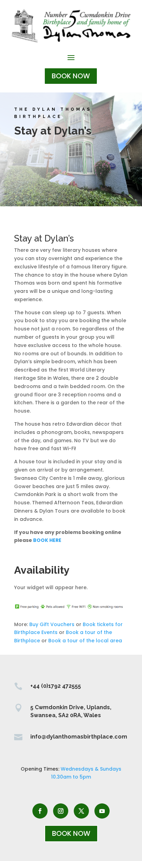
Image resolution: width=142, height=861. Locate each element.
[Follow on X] (81, 811)
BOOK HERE (47, 540)
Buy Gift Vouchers (51, 624)
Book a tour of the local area (85, 640)
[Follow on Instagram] (60, 811)
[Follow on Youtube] (102, 811)
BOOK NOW (71, 76)
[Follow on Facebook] (40, 811)
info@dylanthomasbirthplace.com (78, 736)
